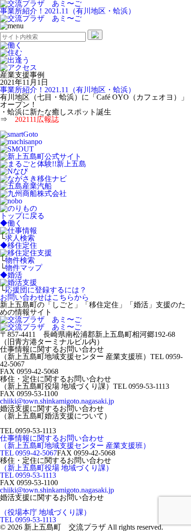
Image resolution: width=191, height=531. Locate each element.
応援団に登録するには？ (46, 290)
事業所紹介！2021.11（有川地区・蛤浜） (67, 11)
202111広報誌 (37, 119)
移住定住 (18, 245)
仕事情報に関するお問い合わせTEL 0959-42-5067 (75, 445)
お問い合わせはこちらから (44, 297)
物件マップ (23, 268)
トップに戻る (22, 216)
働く (11, 223)
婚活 (11, 275)
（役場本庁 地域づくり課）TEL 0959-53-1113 (45, 516)
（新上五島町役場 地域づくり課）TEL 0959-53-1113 (56, 471)
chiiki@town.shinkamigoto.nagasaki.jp (57, 401)
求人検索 (20, 238)
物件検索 (20, 260)
